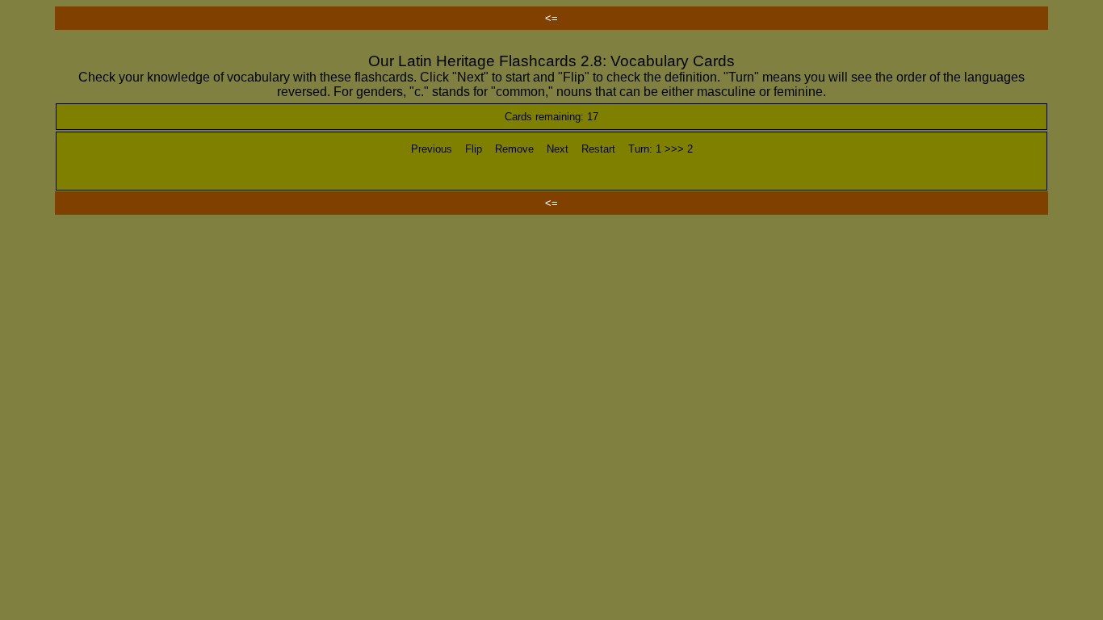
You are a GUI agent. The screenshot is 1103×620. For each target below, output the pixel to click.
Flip (473, 149)
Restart (598, 149)
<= (551, 18)
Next (557, 149)
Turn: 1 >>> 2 (660, 149)
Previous (431, 149)
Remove (514, 149)
